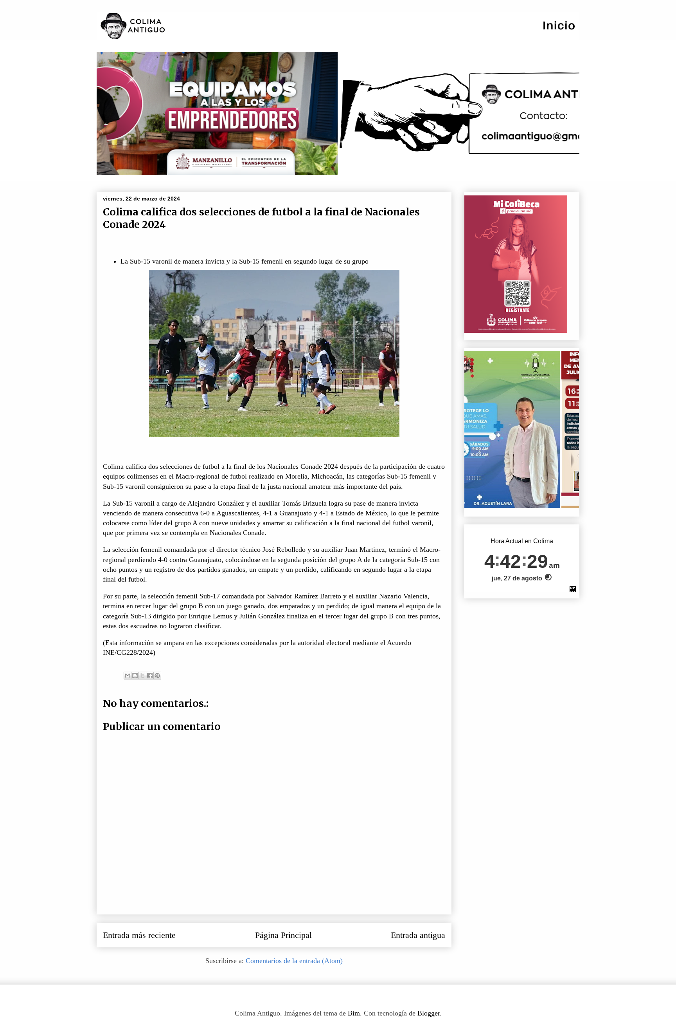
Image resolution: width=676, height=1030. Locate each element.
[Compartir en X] (142, 675)
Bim (354, 1013)
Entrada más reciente (139, 935)
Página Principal (283, 935)
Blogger (428, 1013)
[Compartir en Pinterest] (157, 675)
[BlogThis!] (135, 675)
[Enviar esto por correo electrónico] (127, 675)
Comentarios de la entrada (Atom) (294, 961)
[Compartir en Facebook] (150, 675)
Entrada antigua (418, 935)
